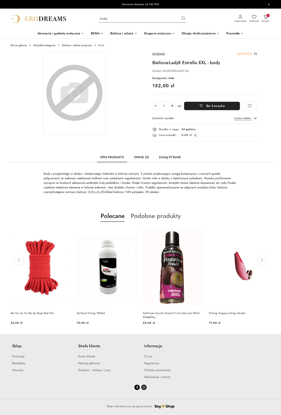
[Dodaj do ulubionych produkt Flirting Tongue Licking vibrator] (266, 231)
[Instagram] (144, 387)
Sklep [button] (17, 346)
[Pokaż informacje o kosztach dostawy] (195, 135)
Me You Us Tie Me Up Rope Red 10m (32, 313)
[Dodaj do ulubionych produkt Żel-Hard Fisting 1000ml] (134, 231)
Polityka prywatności (157, 370)
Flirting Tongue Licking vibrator (227, 313)
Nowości (18, 370)
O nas (148, 356)
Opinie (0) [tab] (141, 157)
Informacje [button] (153, 346)
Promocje (18, 356)
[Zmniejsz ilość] (155, 106)
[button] (74, 93)
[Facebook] (137, 387)
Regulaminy (151, 363)
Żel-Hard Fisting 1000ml (91, 313)
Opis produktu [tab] (112, 157)
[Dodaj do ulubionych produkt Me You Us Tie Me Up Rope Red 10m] (68, 231)
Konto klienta (86, 356)
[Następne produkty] (262, 260)
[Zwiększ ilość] (172, 106)
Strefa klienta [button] (89, 346)
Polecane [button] (113, 216)
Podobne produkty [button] (156, 216)
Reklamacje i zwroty (157, 377)
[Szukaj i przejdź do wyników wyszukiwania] (183, 19)
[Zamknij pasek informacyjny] (268, 4)
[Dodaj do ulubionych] (249, 106)
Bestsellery (19, 363)
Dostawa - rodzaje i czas (94, 370)
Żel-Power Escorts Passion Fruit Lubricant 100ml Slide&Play (171, 315)
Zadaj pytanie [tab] (170, 157)
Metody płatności (89, 363)
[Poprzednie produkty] (18, 260)
